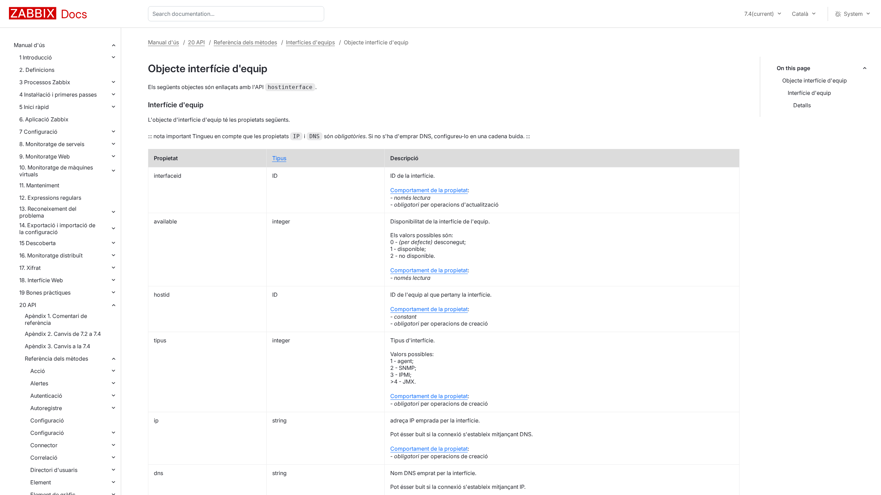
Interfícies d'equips (310, 42)
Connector (43, 445)
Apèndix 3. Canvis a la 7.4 (57, 346)
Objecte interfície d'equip (814, 80)
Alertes (39, 383)
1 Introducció (35, 57)
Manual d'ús (29, 45)
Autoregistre (46, 408)
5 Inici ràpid (34, 106)
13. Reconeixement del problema (47, 212)
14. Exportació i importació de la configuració (57, 228)
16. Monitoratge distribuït (51, 255)
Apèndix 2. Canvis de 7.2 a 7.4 (63, 333)
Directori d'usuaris (53, 469)
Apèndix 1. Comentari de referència (56, 319)
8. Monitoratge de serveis (51, 144)
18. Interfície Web (41, 280)
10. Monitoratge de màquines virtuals (56, 171)
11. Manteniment (39, 185)
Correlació (43, 457)
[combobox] (237, 13)
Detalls (802, 105)
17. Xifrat (30, 267)
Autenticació (46, 395)
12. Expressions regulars (50, 197)
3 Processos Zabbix (44, 82)
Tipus (279, 158)
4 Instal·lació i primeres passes (58, 94)
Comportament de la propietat (429, 190)
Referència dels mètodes (56, 358)
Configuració (47, 420)
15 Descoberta (37, 243)
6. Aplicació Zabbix (43, 119)
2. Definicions (36, 69)
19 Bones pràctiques (45, 292)
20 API (27, 304)
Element (40, 482)
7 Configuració (38, 131)
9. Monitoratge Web (44, 156)
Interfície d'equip (809, 92)
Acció (37, 370)
